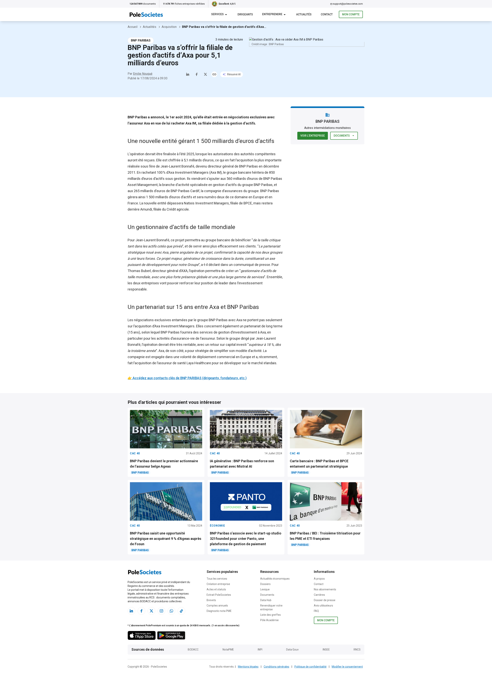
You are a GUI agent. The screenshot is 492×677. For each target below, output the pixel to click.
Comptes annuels (217, 605)
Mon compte (351, 14)
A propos (319, 578)
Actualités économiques (275, 578)
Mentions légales (248, 666)
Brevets (211, 600)
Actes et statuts (216, 589)
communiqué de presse (252, 265)
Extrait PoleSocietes (219, 594)
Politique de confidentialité (310, 666)
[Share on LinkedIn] (188, 74)
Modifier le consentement (347, 666)
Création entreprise (218, 584)
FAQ (316, 610)
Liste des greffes (270, 614)
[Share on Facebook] (196, 74)
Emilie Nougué (142, 73)
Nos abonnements (325, 589)
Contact (318, 584)
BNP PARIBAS (140, 40)
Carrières (319, 594)
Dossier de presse (324, 600)
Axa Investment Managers (189, 172)
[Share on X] (205, 74)
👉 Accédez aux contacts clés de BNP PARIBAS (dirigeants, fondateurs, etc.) (187, 378)
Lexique (265, 589)
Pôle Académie (269, 620)
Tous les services (217, 578)
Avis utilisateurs (323, 605)
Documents (342, 135)
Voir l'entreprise (312, 135)
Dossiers (265, 584)
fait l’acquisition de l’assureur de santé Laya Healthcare (169, 363)
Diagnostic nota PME (219, 610)
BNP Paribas (248, 166)
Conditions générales (276, 666)
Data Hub (265, 600)
